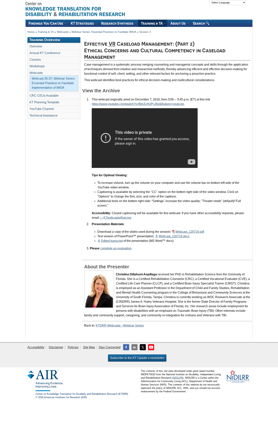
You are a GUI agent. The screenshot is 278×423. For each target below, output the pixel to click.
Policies (73, 347)
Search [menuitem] (199, 23)
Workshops (37, 66)
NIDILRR (178, 377)
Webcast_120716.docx (174, 236)
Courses (35, 59)
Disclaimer (56, 347)
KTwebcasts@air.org (117, 217)
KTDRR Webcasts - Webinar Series (120, 325)
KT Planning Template (44, 102)
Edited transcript (112, 240)
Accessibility (35, 347)
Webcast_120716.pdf (189, 231)
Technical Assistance (44, 115)
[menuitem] (47, 23)
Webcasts (62, 32)
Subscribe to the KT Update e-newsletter (137, 358)
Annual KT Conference (45, 53)
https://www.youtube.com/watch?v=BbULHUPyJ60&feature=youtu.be (138, 104)
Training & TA (46, 32)
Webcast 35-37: (53, 83)
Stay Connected (109, 347)
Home (31, 32)
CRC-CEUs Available (44, 95)
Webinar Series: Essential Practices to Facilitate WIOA (103, 32)
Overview (36, 46)
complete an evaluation (115, 248)
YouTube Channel (42, 108)
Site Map (89, 347)
